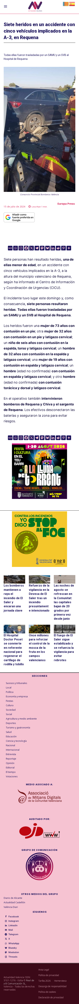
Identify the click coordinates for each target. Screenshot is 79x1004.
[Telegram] (37, 248)
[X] (31, 248)
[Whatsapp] (15, 248)
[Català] (66, 3)
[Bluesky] (47, 248)
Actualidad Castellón (14, 902)
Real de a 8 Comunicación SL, (19, 982)
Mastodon (13, 952)
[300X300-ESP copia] (39, 539)
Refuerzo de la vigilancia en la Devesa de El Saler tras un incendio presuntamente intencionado (39, 598)
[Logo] (35, 7)
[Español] (72, 3)
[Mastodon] (42, 248)
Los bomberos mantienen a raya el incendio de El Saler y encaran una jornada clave (14, 598)
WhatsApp (13, 943)
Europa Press (66, 203)
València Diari (11, 907)
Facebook (13, 916)
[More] (69, 248)
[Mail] (6, 930)
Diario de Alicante (13, 898)
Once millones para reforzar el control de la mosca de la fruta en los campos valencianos (39, 648)
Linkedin (12, 925)
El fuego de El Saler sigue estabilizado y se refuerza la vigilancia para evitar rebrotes (64, 648)
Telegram (13, 934)
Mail (10, 930)
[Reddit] (58, 248)
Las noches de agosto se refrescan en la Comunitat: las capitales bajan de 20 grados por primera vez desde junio (64, 602)
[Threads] (6, 957)
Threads (12, 956)
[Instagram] (21, 248)
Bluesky (12, 948)
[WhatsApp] (6, 943)
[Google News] (10, 248)
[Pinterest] (63, 248)
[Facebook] (26, 248)
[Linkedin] (53, 248)
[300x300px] (39, 498)
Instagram (13, 921)
